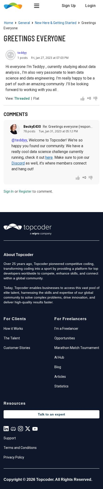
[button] (36, 6)
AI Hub (59, 357)
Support (10, 438)
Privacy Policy (14, 457)
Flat (36, 98)
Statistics (61, 386)
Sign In (9, 191)
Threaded (22, 98)
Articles (60, 377)
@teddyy (19, 140)
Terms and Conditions (20, 448)
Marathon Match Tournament (76, 348)
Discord (18, 163)
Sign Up (69, 5)
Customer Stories (17, 348)
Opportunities (64, 338)
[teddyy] (11, 55)
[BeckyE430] (15, 129)
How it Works (13, 328)
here (49, 157)
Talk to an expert (51, 414)
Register (25, 191)
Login (90, 5)
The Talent (12, 338)
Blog (57, 367)
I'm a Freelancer (66, 328)
